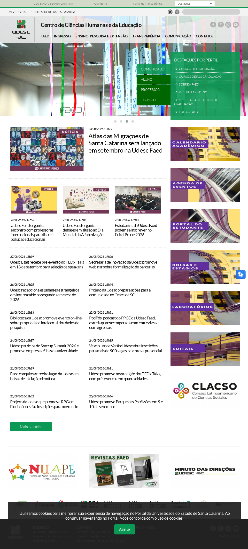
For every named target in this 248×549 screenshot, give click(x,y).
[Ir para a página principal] (21, 37)
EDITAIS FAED (188, 111)
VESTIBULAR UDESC (193, 92)
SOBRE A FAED (189, 84)
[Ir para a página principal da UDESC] (41, 11)
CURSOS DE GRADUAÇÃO (197, 68)
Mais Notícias (31, 427)
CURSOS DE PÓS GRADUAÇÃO (200, 76)
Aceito (124, 529)
